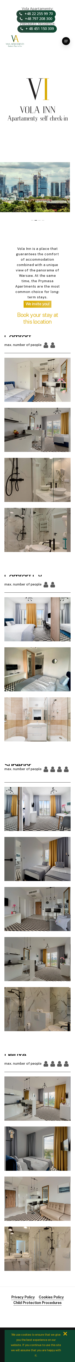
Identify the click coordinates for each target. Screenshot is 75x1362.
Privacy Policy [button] (23, 1297)
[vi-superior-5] (37, 1009)
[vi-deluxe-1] (38, 1099)
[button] (66, 41)
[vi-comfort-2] (38, 431)
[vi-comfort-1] (38, 381)
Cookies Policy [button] (51, 1297)
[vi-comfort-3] (38, 531)
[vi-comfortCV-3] (37, 669)
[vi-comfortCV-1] (37, 619)
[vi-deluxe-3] (38, 1149)
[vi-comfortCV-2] (37, 719)
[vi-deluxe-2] (38, 1200)
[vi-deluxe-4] (38, 1250)
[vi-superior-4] (37, 809)
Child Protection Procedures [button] (37, 1303)
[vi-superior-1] (37, 959)
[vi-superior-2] (37, 909)
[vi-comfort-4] (38, 481)
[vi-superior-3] (37, 859)
